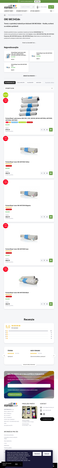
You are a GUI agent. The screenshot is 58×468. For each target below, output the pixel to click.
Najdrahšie (30, 82)
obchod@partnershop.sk (48, 407)
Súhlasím (46, 454)
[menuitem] (9, 11)
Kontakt (6, 450)
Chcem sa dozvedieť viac (28, 42)
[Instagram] (44, 414)
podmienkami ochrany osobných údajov (29, 390)
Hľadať (33, 6)
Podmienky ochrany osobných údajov (10, 438)
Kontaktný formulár (47, 419)
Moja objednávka (8, 441)
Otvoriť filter (9, 88)
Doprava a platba (8, 447)
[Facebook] (41, 414)
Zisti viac (37, 1)
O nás (5, 443)
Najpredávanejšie (10, 82)
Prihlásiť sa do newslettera (15, 394)
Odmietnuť (37, 454)
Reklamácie (6, 445)
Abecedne (38, 82)
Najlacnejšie (20, 82)
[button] (54, 355)
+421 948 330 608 (47, 410)
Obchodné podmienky (9, 435)
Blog (5, 452)
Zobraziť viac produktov (29, 75)
